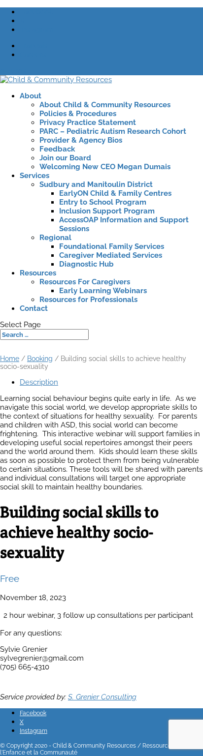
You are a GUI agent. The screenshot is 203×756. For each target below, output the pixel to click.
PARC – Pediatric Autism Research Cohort (112, 131)
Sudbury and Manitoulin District (96, 184)
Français (33, 45)
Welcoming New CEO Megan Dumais (104, 166)
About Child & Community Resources (104, 104)
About (30, 95)
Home (9, 359)
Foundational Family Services (111, 246)
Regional (55, 237)
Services (34, 175)
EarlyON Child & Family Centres (115, 193)
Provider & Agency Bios (80, 140)
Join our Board (65, 157)
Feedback (57, 149)
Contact (34, 308)
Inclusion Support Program (107, 211)
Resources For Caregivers (84, 281)
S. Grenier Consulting (102, 697)
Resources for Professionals (88, 299)
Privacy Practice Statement (87, 122)
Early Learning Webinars (103, 290)
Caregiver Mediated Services (110, 255)
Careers (33, 54)
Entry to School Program (102, 202)
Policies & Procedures (77, 113)
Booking (40, 359)
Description (39, 382)
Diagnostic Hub (86, 264)
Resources (38, 273)
